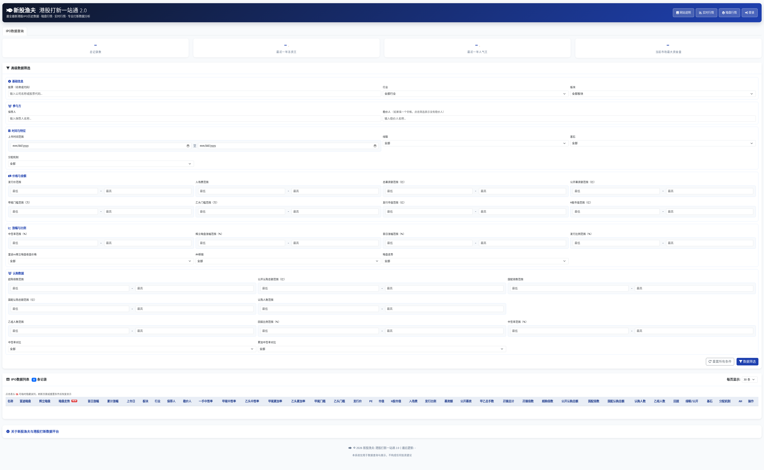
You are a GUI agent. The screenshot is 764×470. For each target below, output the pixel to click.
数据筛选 (749, 361)
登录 (751, 12)
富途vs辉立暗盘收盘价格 (22, 254)
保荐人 (12, 111)
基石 (572, 136)
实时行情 (708, 12)
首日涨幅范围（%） (394, 233)
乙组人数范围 (16, 321)
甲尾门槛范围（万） (19, 202)
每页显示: (733, 379)
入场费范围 (202, 182)
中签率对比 (14, 342)
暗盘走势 (388, 254)
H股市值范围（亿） (581, 202)
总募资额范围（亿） (394, 182)
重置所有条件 (722, 361)
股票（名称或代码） (19, 87)
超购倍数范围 (16, 279)
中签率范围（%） (18, 233)
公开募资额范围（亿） (583, 182)
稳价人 (414, 111)
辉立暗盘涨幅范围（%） (210, 233)
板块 (572, 87)
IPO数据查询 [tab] (15, 31)
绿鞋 (385, 136)
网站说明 (685, 12)
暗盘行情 (731, 12)
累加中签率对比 (267, 342)
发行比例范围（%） (581, 233)
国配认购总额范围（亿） (22, 299)
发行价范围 (14, 182)
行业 (385, 87)
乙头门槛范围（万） (207, 202)
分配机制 (13, 157)
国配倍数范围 (515, 279)
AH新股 (200, 254)
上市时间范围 (16, 136)
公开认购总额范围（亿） (272, 279)
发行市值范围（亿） (394, 202)
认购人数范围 (265, 299)
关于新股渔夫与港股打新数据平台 (35, 431)
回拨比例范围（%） (269, 321)
